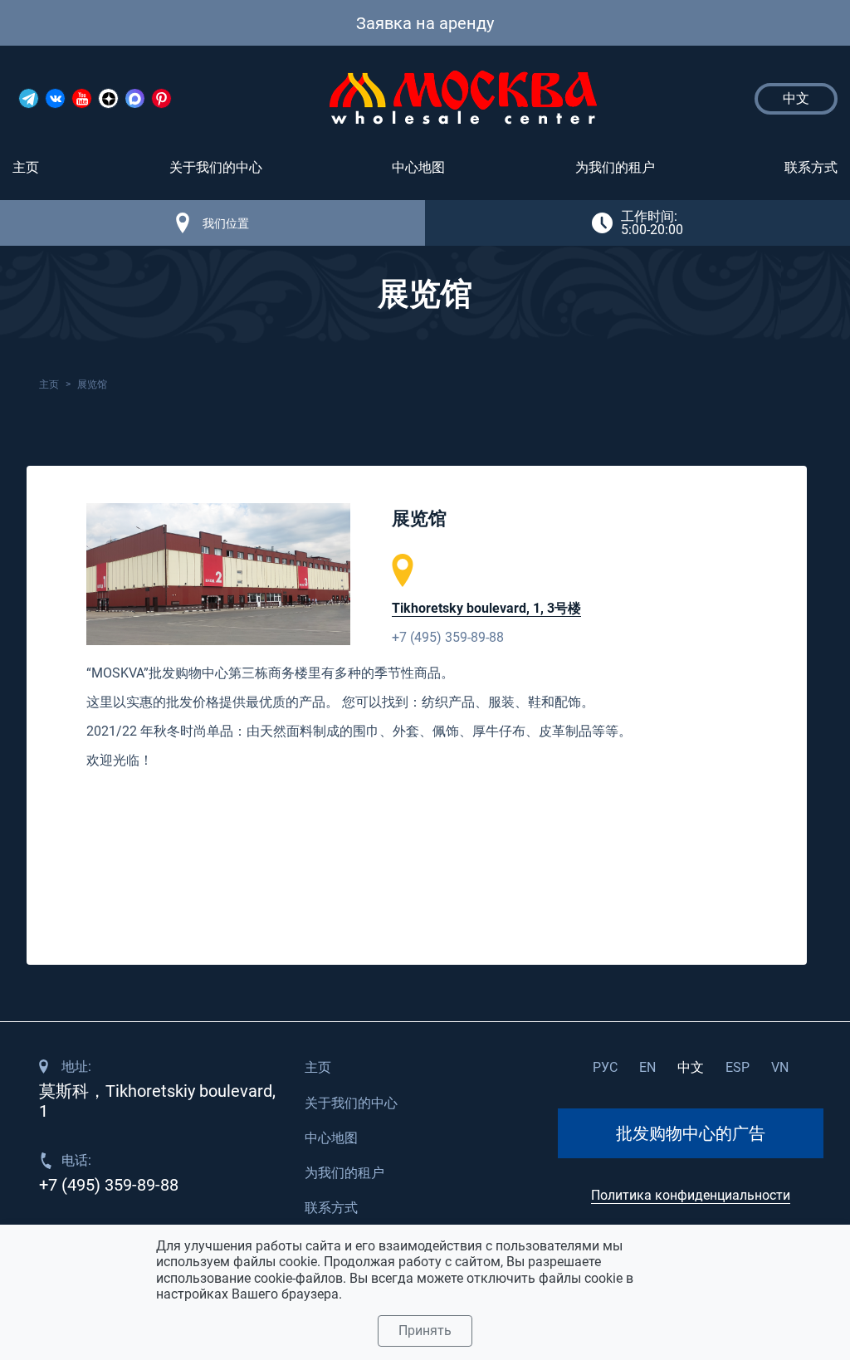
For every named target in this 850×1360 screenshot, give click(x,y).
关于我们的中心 (215, 167)
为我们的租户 (615, 167)
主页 (25, 167)
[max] (135, 98)
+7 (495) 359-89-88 (448, 637)
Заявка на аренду (425, 23)
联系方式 (811, 167)
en (647, 1067)
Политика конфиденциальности (690, 1195)
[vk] (55, 98)
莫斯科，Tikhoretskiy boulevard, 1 (157, 1101)
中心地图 (418, 167)
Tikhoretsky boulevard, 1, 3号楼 (486, 608)
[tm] (28, 98)
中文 (690, 1067)
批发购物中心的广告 (690, 1133)
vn (780, 1067)
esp (737, 1067)
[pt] (161, 98)
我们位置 (226, 223)
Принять (425, 1330)
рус (605, 1067)
